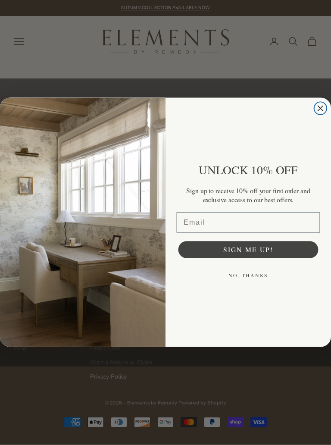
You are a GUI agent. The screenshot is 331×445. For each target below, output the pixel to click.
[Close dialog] (320, 108)
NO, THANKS (248, 275)
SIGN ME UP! (248, 249)
